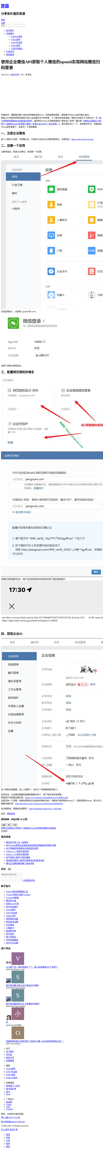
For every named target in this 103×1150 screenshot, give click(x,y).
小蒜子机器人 (17, 49)
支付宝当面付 (12, 907)
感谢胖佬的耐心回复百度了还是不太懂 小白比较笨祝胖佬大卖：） (35, 1041)
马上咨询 (5, 1129)
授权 (8, 1144)
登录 (3, 20)
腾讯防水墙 (11, 901)
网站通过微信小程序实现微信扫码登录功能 (25, 860)
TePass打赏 (11, 916)
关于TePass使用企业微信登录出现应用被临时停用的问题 (31, 845)
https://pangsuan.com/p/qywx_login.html (45, 809)
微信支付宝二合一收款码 (17, 842)
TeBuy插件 (15, 46)
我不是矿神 (11, 1089)
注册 (3, 23)
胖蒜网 (9, 1102)
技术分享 (15, 75)
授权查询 (10, 55)
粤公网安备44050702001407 (13, 1122)
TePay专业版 (16, 42)
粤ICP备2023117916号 (10, 1117)
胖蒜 (5, 6)
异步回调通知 (12, 940)
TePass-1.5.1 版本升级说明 (17, 851)
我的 (8, 1147)
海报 (3, 825)
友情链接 (10, 1061)
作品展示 (10, 33)
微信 (9, 814)
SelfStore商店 (16, 36)
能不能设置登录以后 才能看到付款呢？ (23, 1004)
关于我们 (10, 1052)
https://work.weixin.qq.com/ (82, 139)
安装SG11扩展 (12, 904)
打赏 (15, 825)
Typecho (9, 1109)
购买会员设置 (12, 922)
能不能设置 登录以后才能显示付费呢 (22, 985)
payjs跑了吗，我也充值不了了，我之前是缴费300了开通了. (32, 967)
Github (9, 1104)
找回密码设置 (12, 919)
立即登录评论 (29, 880)
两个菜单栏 (11, 937)
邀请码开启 (11, 931)
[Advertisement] (51, 93)
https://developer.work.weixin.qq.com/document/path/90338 (39, 804)
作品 (8, 1138)
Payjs (8, 1094)
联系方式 (10, 1058)
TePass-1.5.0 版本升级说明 (17, 854)
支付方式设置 (12, 943)
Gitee (8, 1107)
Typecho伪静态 (12, 898)
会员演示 (10, 30)
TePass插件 (16, 39)
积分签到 (10, 934)
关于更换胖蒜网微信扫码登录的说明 (22, 848)
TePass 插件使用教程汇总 (17, 892)
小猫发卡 (10, 928)
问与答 (9, 1055)
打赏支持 (10, 52)
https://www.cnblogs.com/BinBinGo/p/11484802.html (46, 798)
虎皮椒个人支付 (13, 1086)
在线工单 (14, 1129)
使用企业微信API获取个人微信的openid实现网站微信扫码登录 (28, 828)
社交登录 (10, 925)
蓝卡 (8, 1092)
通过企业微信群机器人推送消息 (20, 863)
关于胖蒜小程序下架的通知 (18, 857)
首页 (8, 1135)
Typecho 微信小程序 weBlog (18, 895)
